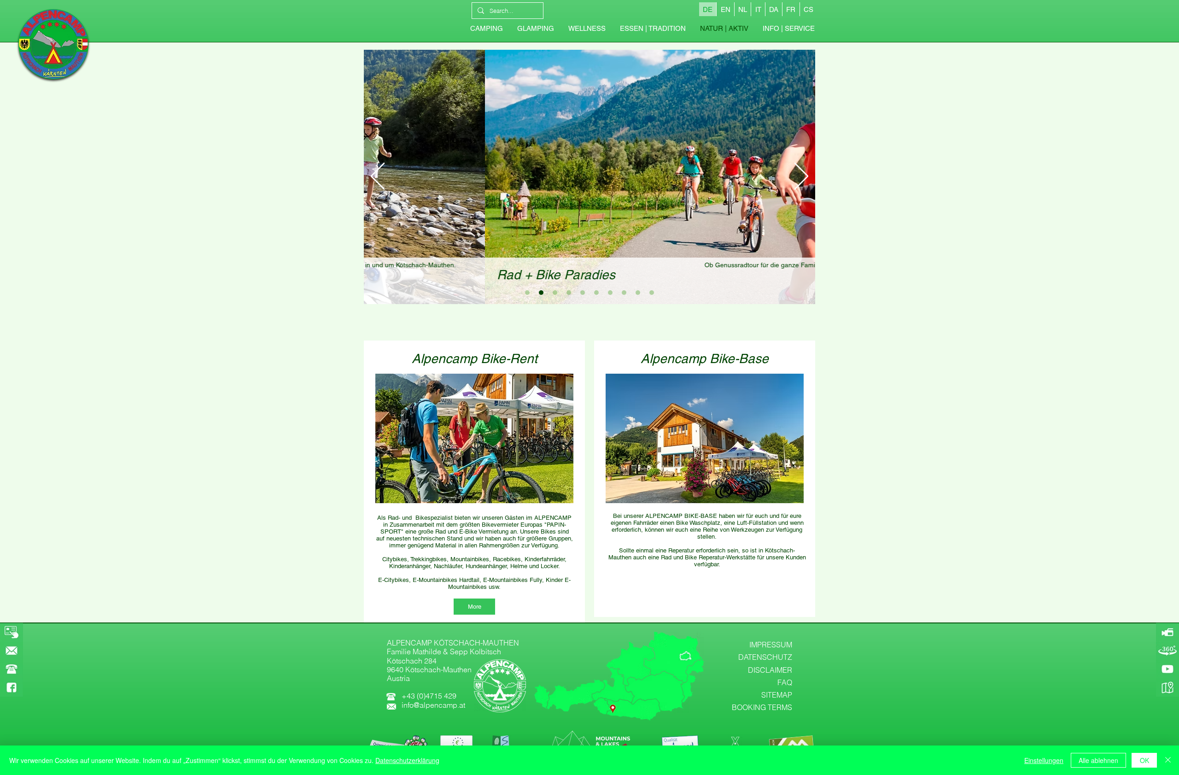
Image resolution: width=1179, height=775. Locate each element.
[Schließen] (1167, 760)
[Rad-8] (638, 292)
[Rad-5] (596, 292)
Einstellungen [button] (1043, 760)
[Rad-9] (651, 292)
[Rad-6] (610, 292)
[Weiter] (801, 177)
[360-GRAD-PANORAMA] (1167, 650)
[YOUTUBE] (1167, 669)
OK (1144, 760)
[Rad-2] (541, 292)
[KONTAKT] (11, 650)
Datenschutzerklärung (407, 760)
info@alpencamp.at (433, 705)
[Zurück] (378, 177)
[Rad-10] (568, 292)
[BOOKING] (11, 632)
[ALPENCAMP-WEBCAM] (1167, 632)
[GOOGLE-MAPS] (1167, 687)
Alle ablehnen (1098, 760)
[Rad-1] (527, 292)
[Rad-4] (582, 292)
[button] (788, 28)
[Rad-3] (555, 292)
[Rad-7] (624, 292)
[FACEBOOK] (11, 687)
